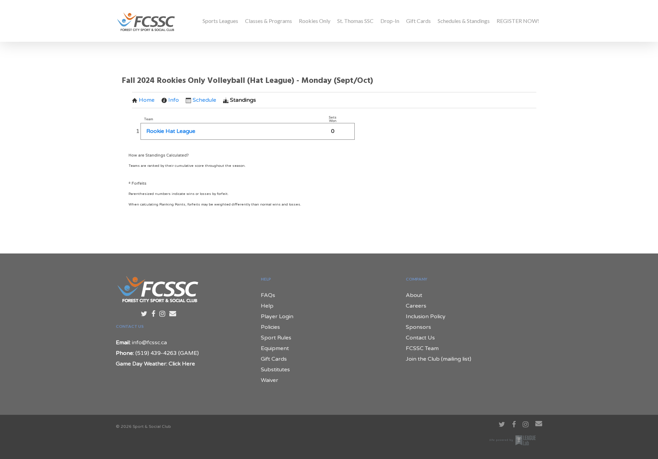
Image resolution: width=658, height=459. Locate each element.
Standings (243, 100)
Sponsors (418, 327)
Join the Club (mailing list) (438, 359)
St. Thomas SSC (355, 21)
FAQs (268, 295)
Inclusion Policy (426, 316)
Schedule (204, 100)
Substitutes (275, 369)
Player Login (277, 316)
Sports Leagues (220, 21)
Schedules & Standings (464, 21)
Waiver (269, 380)
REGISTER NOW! (518, 21)
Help (267, 305)
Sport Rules (276, 337)
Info (173, 100)
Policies (270, 327)
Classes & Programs (268, 21)
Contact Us (420, 337)
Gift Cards (418, 21)
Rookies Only (314, 21)
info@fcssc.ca (149, 342)
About (414, 295)
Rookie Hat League (170, 131)
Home (147, 100)
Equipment (275, 348)
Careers (416, 305)
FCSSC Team (422, 348)
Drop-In (389, 21)
